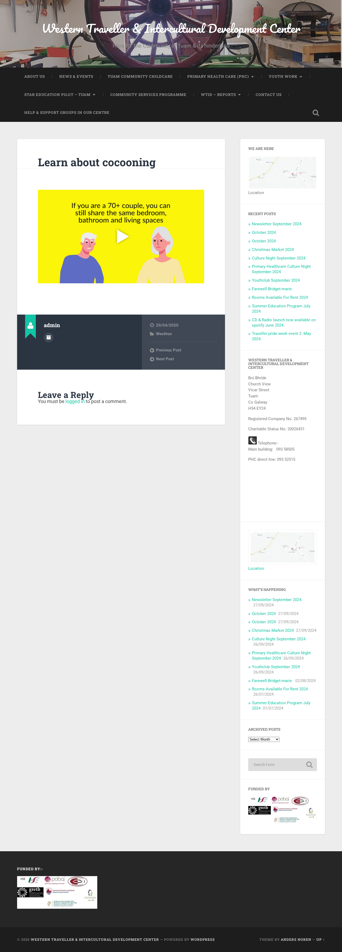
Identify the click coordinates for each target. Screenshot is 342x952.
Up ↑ (320, 939)
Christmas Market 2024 (273, 249)
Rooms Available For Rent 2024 (280, 297)
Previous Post (168, 350)
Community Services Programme (148, 94)
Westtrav (164, 333)
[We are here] (282, 187)
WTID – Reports (218, 94)
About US (34, 76)
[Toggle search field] (316, 113)
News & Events (76, 76)
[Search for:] (282, 764)
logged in (75, 401)
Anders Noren (296, 939)
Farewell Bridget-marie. (272, 289)
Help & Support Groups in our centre (67, 112)
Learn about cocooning (97, 162)
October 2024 (264, 232)
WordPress (203, 939)
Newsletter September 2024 (276, 224)
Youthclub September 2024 (276, 280)
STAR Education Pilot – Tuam (57, 94)
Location (256, 568)
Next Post (165, 359)
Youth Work (283, 76)
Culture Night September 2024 (278, 258)
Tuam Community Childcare (140, 76)
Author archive (48, 337)
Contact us (269, 94)
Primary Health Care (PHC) (218, 76)
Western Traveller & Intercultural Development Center (171, 28)
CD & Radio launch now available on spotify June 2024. (284, 323)
